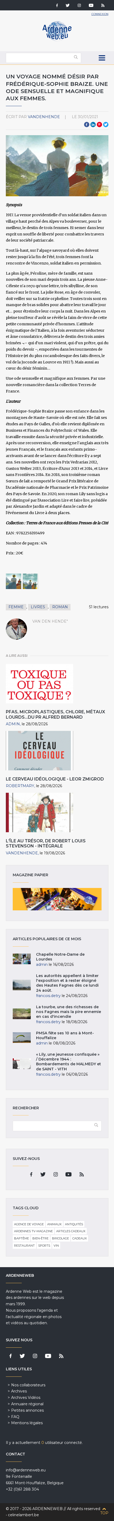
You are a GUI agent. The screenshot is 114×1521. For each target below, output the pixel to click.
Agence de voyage (29, 1224)
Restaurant (24, 1245)
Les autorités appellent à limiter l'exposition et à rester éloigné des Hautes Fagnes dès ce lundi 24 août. (67, 983)
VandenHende (44, 116)
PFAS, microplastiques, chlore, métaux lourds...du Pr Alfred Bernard (55, 714)
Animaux (54, 1224)
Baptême (21, 1238)
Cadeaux (79, 1238)
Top (104, 1513)
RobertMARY (20, 785)
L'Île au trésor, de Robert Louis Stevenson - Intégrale (46, 843)
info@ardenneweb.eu (26, 1470)
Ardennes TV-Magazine (33, 1231)
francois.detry (48, 995)
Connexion (99, 14)
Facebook (86, 124)
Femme (16, 607)
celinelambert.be (23, 1514)
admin (13, 724)
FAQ (15, 1416)
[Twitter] (67, 6)
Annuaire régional (27, 1404)
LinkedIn (93, 124)
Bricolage (60, 1238)
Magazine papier (57, 899)
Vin (56, 1245)
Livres (38, 607)
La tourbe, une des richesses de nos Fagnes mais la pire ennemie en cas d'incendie (68, 1011)
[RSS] (103, 6)
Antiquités (74, 1224)
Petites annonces (27, 1410)
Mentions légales (27, 1422)
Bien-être (40, 1238)
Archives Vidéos (25, 1397)
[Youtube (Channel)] (91, 6)
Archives (19, 1391)
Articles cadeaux (70, 1231)
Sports (44, 1245)
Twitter (105, 124)
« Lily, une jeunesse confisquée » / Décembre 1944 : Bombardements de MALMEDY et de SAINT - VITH (68, 1061)
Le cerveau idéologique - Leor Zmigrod (55, 779)
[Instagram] (79, 6)
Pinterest (99, 124)
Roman (60, 607)
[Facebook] (57, 6)
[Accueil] (57, 40)
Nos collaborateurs (28, 1385)
